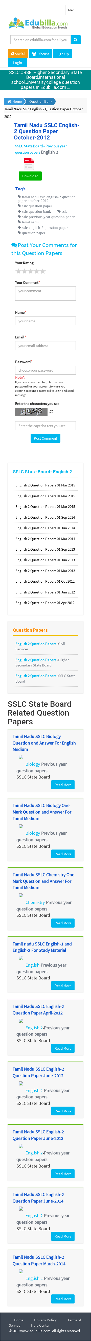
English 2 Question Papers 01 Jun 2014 (45, 527)
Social (20, 53)
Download (30, 175)
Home (18, 1320)
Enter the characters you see (37, 403)
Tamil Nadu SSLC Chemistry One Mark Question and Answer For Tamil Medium (43, 881)
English (32, 965)
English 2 (34, 1028)
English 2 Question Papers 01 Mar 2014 (45, 538)
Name (20, 312)
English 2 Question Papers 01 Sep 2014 (45, 517)
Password (23, 361)
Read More (63, 784)
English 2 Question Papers (36, 643)
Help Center (40, 1325)
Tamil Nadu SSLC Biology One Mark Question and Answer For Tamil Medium (42, 811)
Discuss (43, 53)
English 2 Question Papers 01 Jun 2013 (45, 559)
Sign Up (62, 53)
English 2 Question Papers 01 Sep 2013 (45, 549)
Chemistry (35, 902)
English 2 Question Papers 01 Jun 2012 (45, 592)
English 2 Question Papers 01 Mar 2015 (45, 485)
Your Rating (24, 262)
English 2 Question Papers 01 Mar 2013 (45, 570)
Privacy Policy (45, 1320)
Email (21, 337)
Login (17, 62)
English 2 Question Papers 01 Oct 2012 (45, 581)
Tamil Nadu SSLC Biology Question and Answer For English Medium (44, 742)
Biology (33, 764)
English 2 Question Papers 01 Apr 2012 (44, 602)
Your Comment (27, 282)
